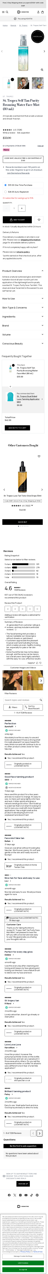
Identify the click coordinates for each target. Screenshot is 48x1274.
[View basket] (42, 12)
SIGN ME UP (23, 1184)
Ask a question (23, 132)
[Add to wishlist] (39, 219)
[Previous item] (4, 490)
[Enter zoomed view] (42, 69)
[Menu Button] (2, 12)
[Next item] (42, 490)
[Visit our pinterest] (37, 1195)
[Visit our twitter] (15, 1195)
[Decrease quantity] (6, 208)
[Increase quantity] (21, 208)
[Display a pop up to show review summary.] (32, 506)
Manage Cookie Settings (23, 1256)
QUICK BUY (22, 522)
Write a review (9, 132)
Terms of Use (37, 1252)
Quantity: (7, 203)
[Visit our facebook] (9, 1195)
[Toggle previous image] (2, 51)
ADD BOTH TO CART (17, 428)
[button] (23, 124)
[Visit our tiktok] (31, 1195)
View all (40, 146)
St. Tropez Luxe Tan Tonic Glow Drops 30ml (22, 495)
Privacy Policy (25, 1252)
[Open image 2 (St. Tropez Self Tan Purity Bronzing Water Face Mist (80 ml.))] (23, 83)
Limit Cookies (23, 1263)
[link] (38, 12)
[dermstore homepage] (23, 12)
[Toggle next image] (44, 51)
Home (5, 25)
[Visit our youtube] (26, 1195)
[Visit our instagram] (20, 1195)
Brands (13, 25)
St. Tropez (23, 25)
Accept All (23, 1270)
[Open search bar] (7, 12)
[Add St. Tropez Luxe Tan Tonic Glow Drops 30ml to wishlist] (39, 456)
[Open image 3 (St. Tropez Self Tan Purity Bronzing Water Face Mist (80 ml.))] (38, 83)
